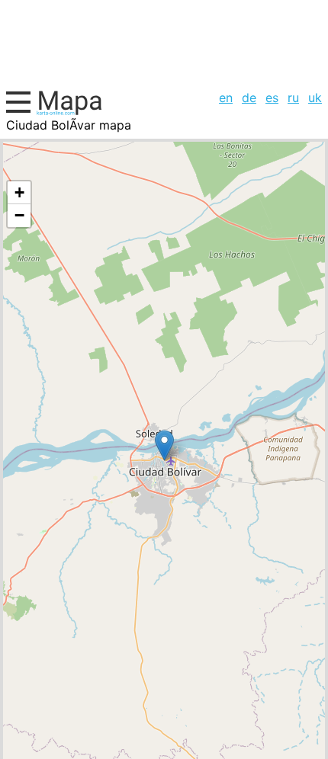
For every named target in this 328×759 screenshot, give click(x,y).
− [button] (19, 215)
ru (293, 97)
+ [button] (19, 192)
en (226, 97)
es (271, 97)
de (249, 97)
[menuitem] (226, 97)
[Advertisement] (164, 42)
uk (315, 97)
